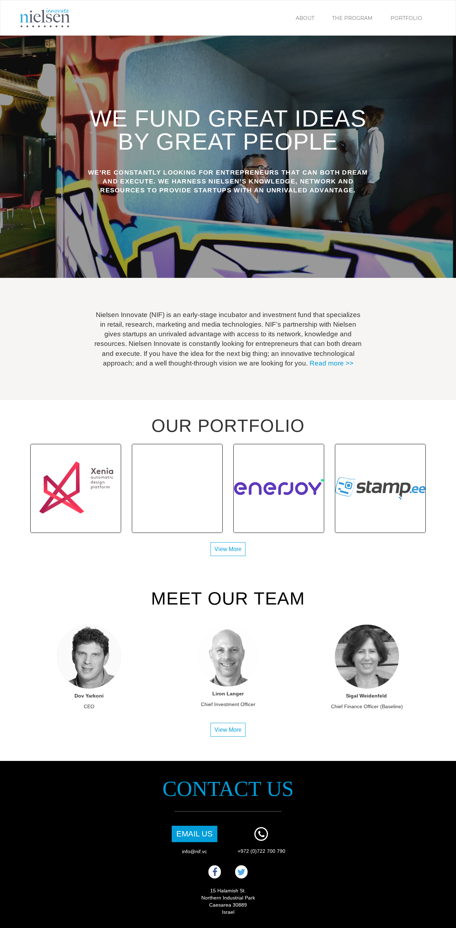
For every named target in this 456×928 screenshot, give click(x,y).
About (305, 18)
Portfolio (406, 18)
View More (228, 549)
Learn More (76, 491)
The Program (352, 18)
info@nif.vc (194, 851)
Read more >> (331, 363)
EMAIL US (194, 833)
